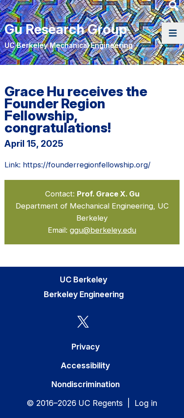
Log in (145, 403)
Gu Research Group (65, 29)
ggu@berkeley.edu (103, 230)
